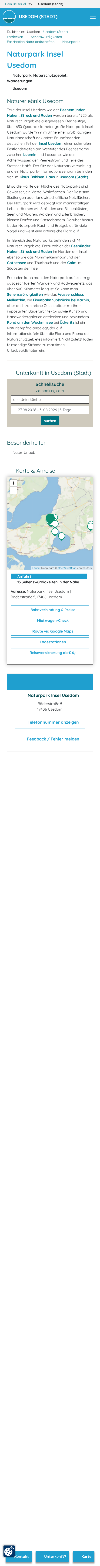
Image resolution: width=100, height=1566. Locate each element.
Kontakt (21, 1556)
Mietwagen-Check (52, 620)
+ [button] (13, 483)
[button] (39, 17)
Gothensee (16, 262)
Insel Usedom (51, 143)
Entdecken (15, 37)
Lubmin (30, 154)
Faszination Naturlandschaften (30, 42)
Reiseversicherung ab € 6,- (52, 652)
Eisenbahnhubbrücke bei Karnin (61, 300)
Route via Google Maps (52, 631)
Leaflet (36, 568)
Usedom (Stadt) (51, 4)
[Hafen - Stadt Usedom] (56, 524)
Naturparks (71, 42)
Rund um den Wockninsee (30, 322)
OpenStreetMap (67, 568)
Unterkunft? (54, 1556)
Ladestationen (52, 642)
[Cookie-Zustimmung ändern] (9, 1551)
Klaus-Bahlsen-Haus (37, 177)
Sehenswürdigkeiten (46, 37)
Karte (85, 1556)
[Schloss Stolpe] (91, 527)
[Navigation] (92, 17)
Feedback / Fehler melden (52, 739)
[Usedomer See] (62, 537)
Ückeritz (67, 322)
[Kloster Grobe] (56, 532)
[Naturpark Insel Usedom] (51, 519)
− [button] (13, 490)
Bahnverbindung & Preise (52, 609)
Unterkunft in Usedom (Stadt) (53, 372)
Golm (72, 262)
